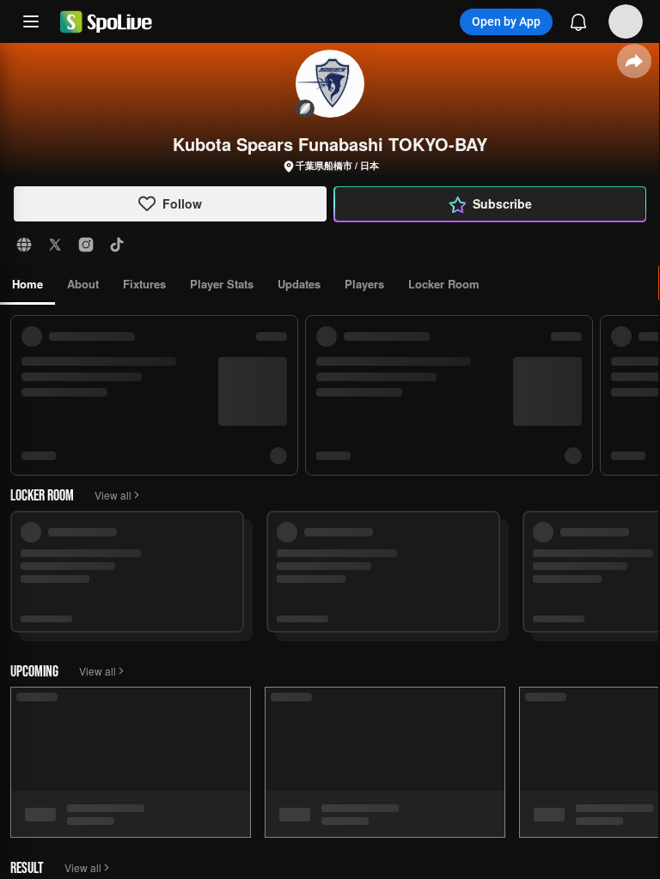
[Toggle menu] (31, 21)
